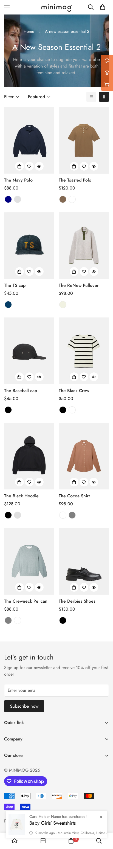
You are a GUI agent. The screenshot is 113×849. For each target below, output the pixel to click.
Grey (17, 199)
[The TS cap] (29, 245)
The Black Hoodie (21, 496)
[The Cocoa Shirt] (84, 456)
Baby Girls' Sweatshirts (52, 823)
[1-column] (91, 97)
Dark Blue (8, 304)
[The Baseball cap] (29, 350)
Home (29, 31)
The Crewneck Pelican (25, 601)
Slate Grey (72, 515)
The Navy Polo (18, 180)
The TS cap (15, 285)
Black (8, 410)
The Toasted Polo (75, 180)
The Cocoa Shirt (74, 496)
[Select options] (19, 166)
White (72, 199)
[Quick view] (39, 166)
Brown (63, 199)
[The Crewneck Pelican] (29, 561)
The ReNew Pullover (79, 285)
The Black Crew (74, 390)
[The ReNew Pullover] (84, 245)
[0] (102, 7)
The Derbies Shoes (77, 601)
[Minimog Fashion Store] (56, 7)
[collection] (43, 841)
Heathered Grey (8, 620)
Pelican (17, 620)
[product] (14, 841)
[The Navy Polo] (29, 140)
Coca (63, 515)
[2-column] (104, 97)
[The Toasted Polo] (84, 140)
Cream (63, 304)
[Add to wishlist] (29, 166)
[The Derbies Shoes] (84, 561)
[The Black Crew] (84, 350)
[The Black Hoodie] (29, 456)
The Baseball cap (20, 390)
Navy (8, 199)
